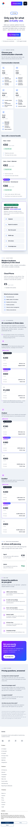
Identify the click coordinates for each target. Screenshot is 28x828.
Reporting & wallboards (6, 785)
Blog (2, 797)
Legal (2, 806)
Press (2, 800)
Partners (3, 802)
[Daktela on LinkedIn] (4, 740)
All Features (4, 770)
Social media (4, 781)
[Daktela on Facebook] (17, 740)
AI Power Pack (4, 755)
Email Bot (3, 757)
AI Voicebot (4, 751)
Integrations (4, 762)
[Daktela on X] (11, 740)
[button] (25, 3)
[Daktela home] (3, 3)
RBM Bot (3, 760)
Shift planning (4, 783)
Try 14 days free (9, 656)
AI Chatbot (3, 749)
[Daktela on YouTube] (24, 740)
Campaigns (4, 774)
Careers (3, 795)
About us (3, 793)
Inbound (3, 772)
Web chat (3, 779)
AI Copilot (3, 753)
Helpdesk (3, 776)
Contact (3, 804)
